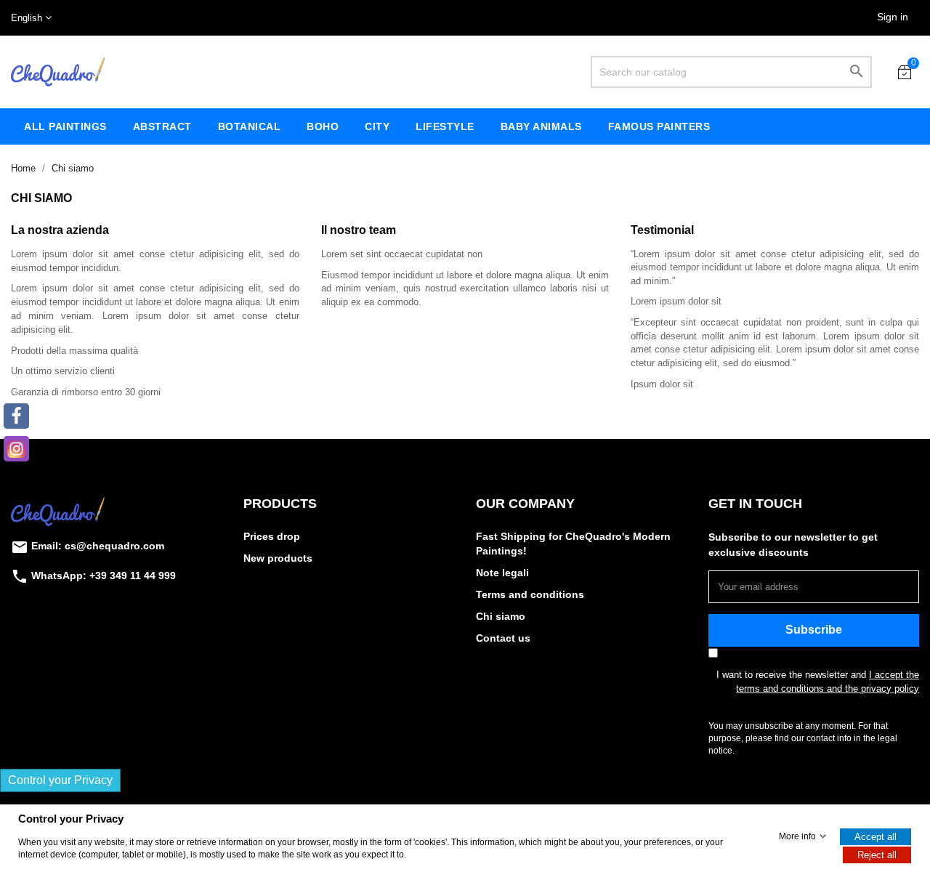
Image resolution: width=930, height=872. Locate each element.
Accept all (875, 836)
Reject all (877, 854)
